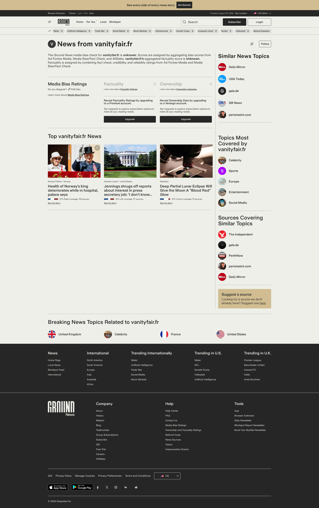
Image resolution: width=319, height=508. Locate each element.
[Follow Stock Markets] (149, 31)
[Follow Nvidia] (230, 31)
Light (79, 13)
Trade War (100, 31)
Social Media (119, 31)
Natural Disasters (261, 31)
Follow (265, 43)
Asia (89, 374)
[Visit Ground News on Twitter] (107, 487)
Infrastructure (161, 31)
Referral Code (172, 435)
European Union (205, 31)
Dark (86, 13)
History (100, 415)
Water (56, 31)
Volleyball (240, 31)
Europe (91, 369)
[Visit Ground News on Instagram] (115, 487)
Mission (100, 420)
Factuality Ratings (128, 89)
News (52, 353)
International (54, 374)
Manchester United (254, 365)
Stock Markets (140, 31)
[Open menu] (50, 22)
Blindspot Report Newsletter (249, 425)
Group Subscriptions (107, 435)
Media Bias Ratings (78, 95)
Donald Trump (183, 31)
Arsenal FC (250, 369)
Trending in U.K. (257, 353)
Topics (168, 444)
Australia (91, 379)
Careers (100, 454)
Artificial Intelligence (77, 31)
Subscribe (234, 22)
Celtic (247, 374)
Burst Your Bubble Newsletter (250, 430)
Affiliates (100, 459)
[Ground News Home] (63, 22)
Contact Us (171, 420)
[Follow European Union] (215, 31)
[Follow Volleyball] (248, 31)
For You (90, 21)
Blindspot (115, 21)
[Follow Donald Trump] (192, 31)
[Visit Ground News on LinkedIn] (125, 487)
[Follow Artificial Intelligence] (89, 31)
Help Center (171, 410)
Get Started (184, 5)
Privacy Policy (64, 475)
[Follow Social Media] (127, 31)
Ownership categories (186, 89)
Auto (91, 13)
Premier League (252, 360)
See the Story (54, 203)
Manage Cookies (85, 475)
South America (95, 365)
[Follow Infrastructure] (170, 31)
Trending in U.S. (208, 353)
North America (95, 360)
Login (259, 22)
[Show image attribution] (97, 147)
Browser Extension (56, 13)
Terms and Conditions (138, 475)
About (99, 410)
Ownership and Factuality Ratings (183, 430)
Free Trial (101, 449)
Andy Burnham (252, 379)
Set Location (241, 13)
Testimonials (102, 430)
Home (79, 21)
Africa (90, 384)
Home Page (54, 360)
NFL (197, 365)
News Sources (173, 439)
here (263, 303)
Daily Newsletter (243, 420)
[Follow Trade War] (107, 31)
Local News (54, 365)
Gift (98, 444)
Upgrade (130, 119)
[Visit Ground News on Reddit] (136, 487)
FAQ (167, 415)
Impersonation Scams (177, 449)
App (236, 410)
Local (103, 21)
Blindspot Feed (56, 369)
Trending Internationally (151, 353)
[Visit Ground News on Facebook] (98, 487)
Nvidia (224, 31)
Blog (98, 425)
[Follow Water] (61, 31)
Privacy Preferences (110, 475)
